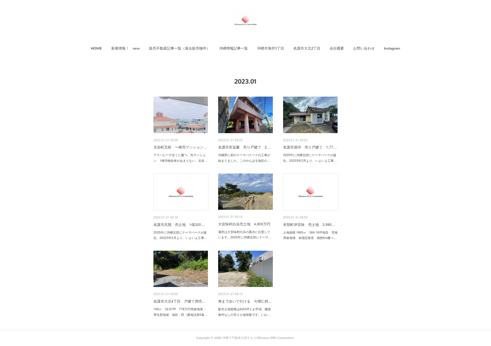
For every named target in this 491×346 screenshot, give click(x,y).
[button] (96, 48)
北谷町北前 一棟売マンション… (180, 146)
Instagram (392, 48)
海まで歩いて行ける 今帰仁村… (245, 301)
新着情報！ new (125, 48)
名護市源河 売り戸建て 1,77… (310, 146)
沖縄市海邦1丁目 (270, 48)
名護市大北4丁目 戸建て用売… (179, 301)
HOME (96, 48)
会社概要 (337, 48)
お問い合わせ (364, 48)
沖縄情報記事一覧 (233, 48)
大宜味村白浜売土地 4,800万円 (244, 223)
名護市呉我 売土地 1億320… (179, 224)
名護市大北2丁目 (306, 48)
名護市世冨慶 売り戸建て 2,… (244, 146)
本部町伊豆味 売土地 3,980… (309, 224)
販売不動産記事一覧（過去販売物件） (179, 48)
